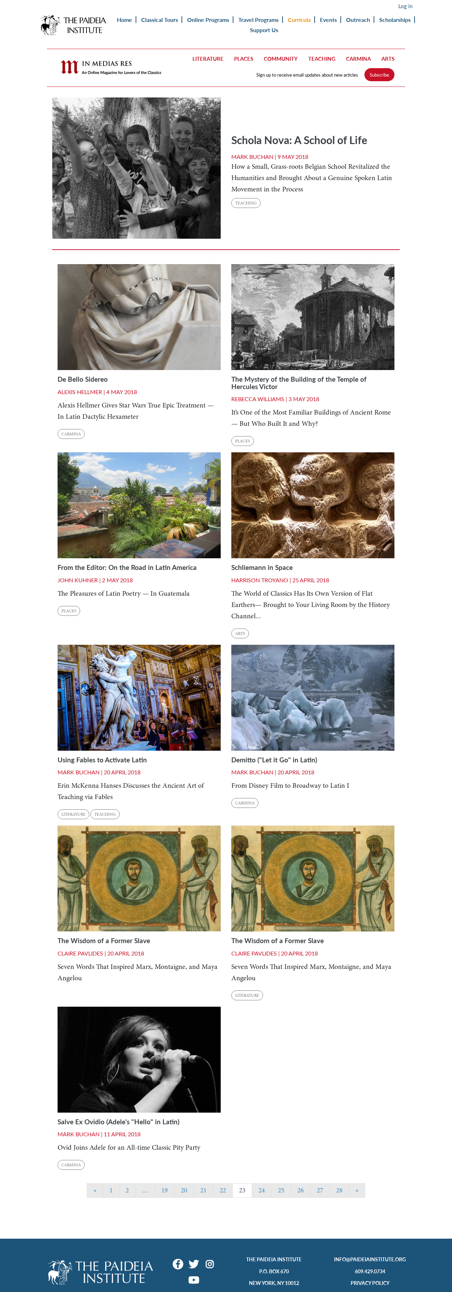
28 (339, 1190)
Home (124, 19)
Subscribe (379, 75)
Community (281, 58)
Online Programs (208, 19)
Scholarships (395, 19)
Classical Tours (159, 19)
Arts (387, 58)
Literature (208, 58)
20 (184, 1190)
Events (328, 19)
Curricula (299, 19)
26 (300, 1190)
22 (223, 1190)
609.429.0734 (370, 1271)
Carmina (358, 58)
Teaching (321, 58)
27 (320, 1190)
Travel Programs (258, 19)
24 (261, 1190)
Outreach (358, 19)
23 (242, 1190)
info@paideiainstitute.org (370, 1259)
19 (164, 1190)
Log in (405, 6)
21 (203, 1190)
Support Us (264, 29)
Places (243, 58)
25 (281, 1190)
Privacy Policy (370, 1282)
